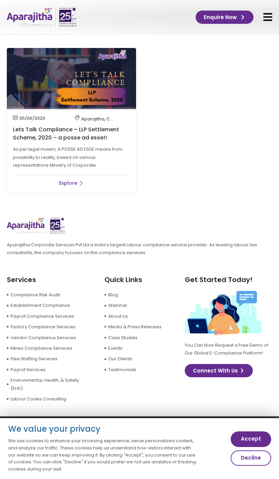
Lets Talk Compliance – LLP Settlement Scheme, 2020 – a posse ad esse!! (66, 134)
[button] (268, 17)
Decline (251, 457)
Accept (251, 438)
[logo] (42, 17)
